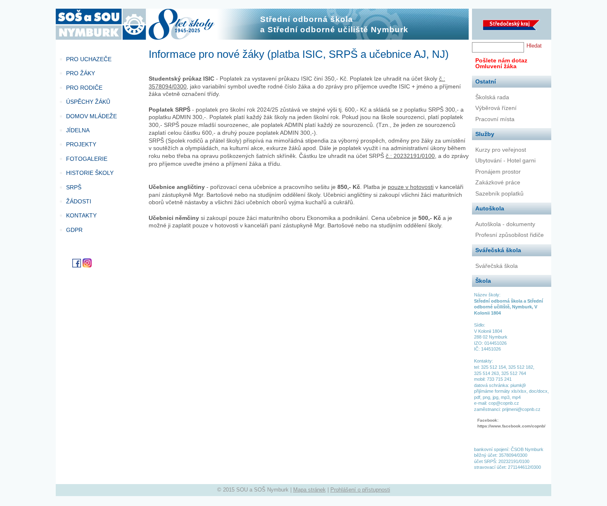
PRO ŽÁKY (80, 73)
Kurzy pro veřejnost (500, 150)
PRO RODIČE (84, 87)
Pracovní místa (495, 119)
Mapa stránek (309, 490)
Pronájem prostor (498, 171)
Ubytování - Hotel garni (505, 160)
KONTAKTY (81, 215)
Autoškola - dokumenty (505, 224)
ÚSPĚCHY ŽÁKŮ (88, 101)
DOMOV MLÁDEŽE (91, 116)
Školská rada (492, 97)
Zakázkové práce (497, 182)
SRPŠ (73, 187)
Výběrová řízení (496, 108)
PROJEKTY (81, 144)
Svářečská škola (496, 266)
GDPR (74, 230)
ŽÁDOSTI (78, 201)
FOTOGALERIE (86, 158)
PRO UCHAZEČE (88, 59)
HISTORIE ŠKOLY (90, 172)
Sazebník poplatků (499, 193)
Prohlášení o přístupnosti (360, 490)
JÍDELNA (78, 130)
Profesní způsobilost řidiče (509, 235)
